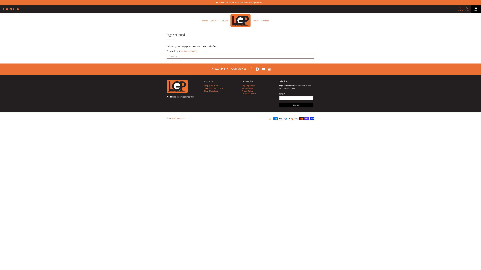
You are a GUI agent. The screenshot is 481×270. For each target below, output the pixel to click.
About (225, 20)
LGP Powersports (178, 118)
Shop (213, 20)
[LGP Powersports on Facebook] (4, 9)
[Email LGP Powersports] (18, 9)
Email (282, 93)
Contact (265, 20)
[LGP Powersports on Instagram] (11, 9)
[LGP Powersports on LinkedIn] (15, 9)
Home (205, 20)
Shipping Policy (248, 85)
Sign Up (296, 105)
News (256, 20)
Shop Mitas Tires (211, 85)
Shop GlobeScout (211, 91)
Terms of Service (249, 93)
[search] (240, 56)
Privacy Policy (247, 91)
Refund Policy (247, 88)
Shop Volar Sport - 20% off (215, 88)
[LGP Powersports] (240, 20)
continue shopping (189, 51)
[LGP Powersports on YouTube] (8, 9)
